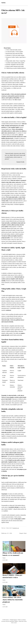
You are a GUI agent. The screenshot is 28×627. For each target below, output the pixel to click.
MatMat (3, 2)
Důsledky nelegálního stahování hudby (15, 64)
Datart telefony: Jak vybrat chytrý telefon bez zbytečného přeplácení (13, 599)
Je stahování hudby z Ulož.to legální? (14, 51)
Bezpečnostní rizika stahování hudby (14, 53)
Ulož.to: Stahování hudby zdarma (13, 49)
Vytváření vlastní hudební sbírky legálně (15, 62)
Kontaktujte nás (15, 528)
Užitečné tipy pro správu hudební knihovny (16, 68)
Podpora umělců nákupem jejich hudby (15, 66)
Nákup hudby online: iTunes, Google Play (15, 60)
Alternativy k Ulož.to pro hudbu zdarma (15, 55)
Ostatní (25, 533)
